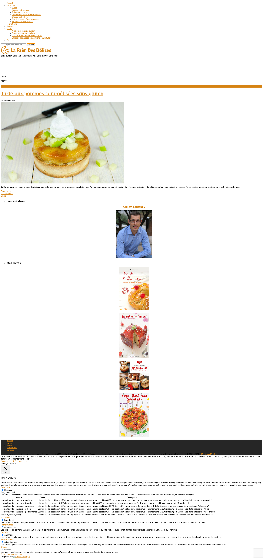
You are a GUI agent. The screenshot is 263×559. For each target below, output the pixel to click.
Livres (9, 28)
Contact (10, 40)
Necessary (8, 490)
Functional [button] (6, 517)
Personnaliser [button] (21, 461)
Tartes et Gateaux (20, 10)
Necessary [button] (5, 487)
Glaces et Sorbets (20, 17)
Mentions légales (209, 454)
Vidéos (10, 26)
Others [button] (4, 547)
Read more (6, 191)
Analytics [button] (5, 532)
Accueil (10, 3)
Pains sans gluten (20, 12)
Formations (12, 24)
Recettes (11, 5)
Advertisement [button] (8, 539)
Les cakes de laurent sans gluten (27, 35)
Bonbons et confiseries (22, 22)
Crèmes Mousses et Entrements (26, 15)
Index (14, 8)
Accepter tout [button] (7, 461)
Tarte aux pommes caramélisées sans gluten (52, 93)
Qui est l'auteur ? (134, 206)
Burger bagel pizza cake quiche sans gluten (31, 38)
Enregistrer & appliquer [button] (11, 554)
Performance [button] (7, 525)
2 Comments (7, 193)
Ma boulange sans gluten (23, 31)
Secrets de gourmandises (23, 33)
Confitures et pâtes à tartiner (25, 19)
